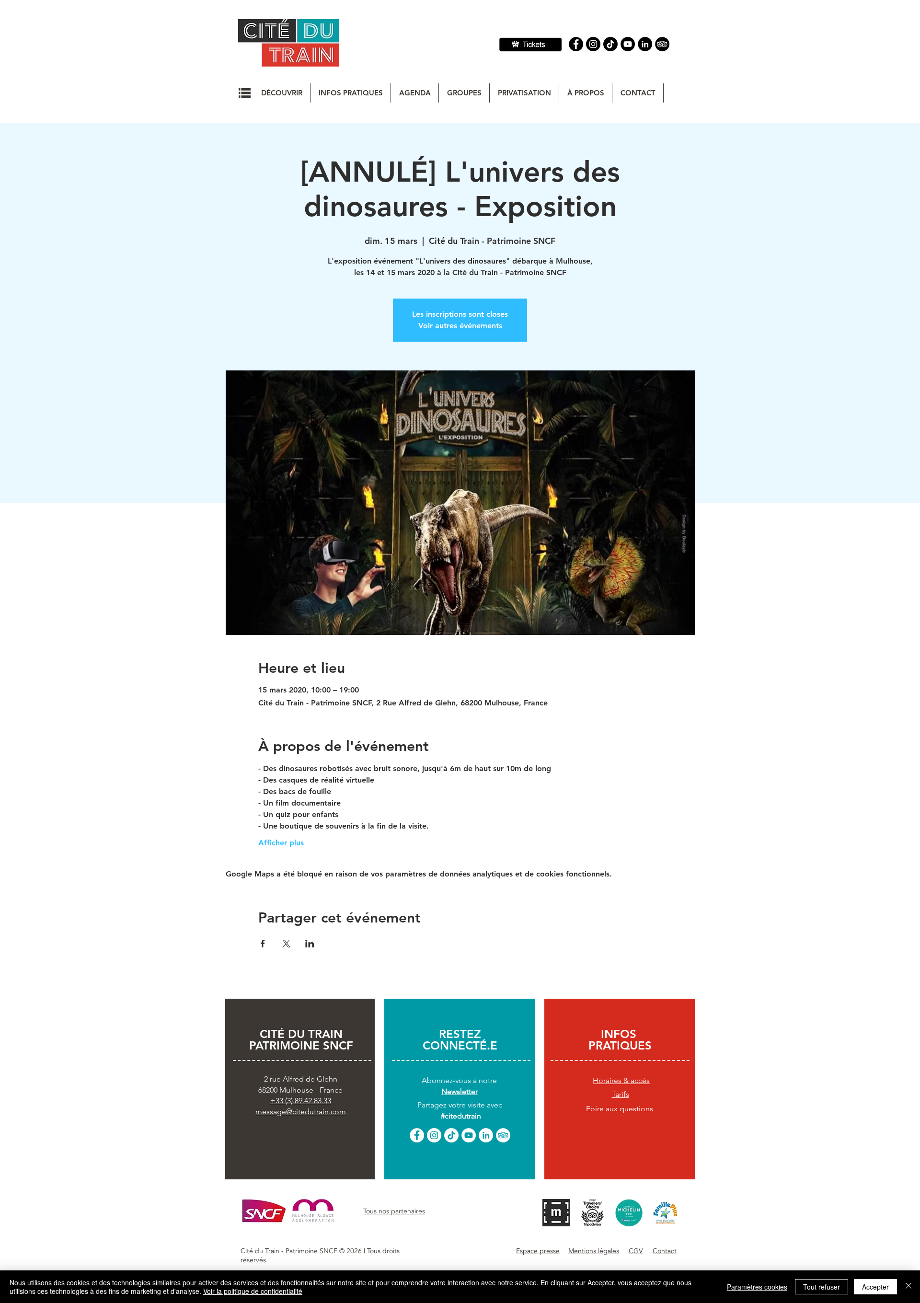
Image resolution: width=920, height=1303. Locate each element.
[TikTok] (451, 1135)
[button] (245, 93)
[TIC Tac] (610, 44)
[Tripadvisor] (662, 44)
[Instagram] (593, 44)
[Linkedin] (645, 44)
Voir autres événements (460, 325)
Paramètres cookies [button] (757, 1286)
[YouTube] (628, 44)
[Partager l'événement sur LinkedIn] (309, 943)
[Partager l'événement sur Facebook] (262, 943)
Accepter (875, 1286)
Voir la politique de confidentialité (252, 1291)
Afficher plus (281, 842)
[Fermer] (908, 1286)
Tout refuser (821, 1286)
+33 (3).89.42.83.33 (300, 1100)
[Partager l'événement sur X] (286, 943)
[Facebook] (576, 44)
